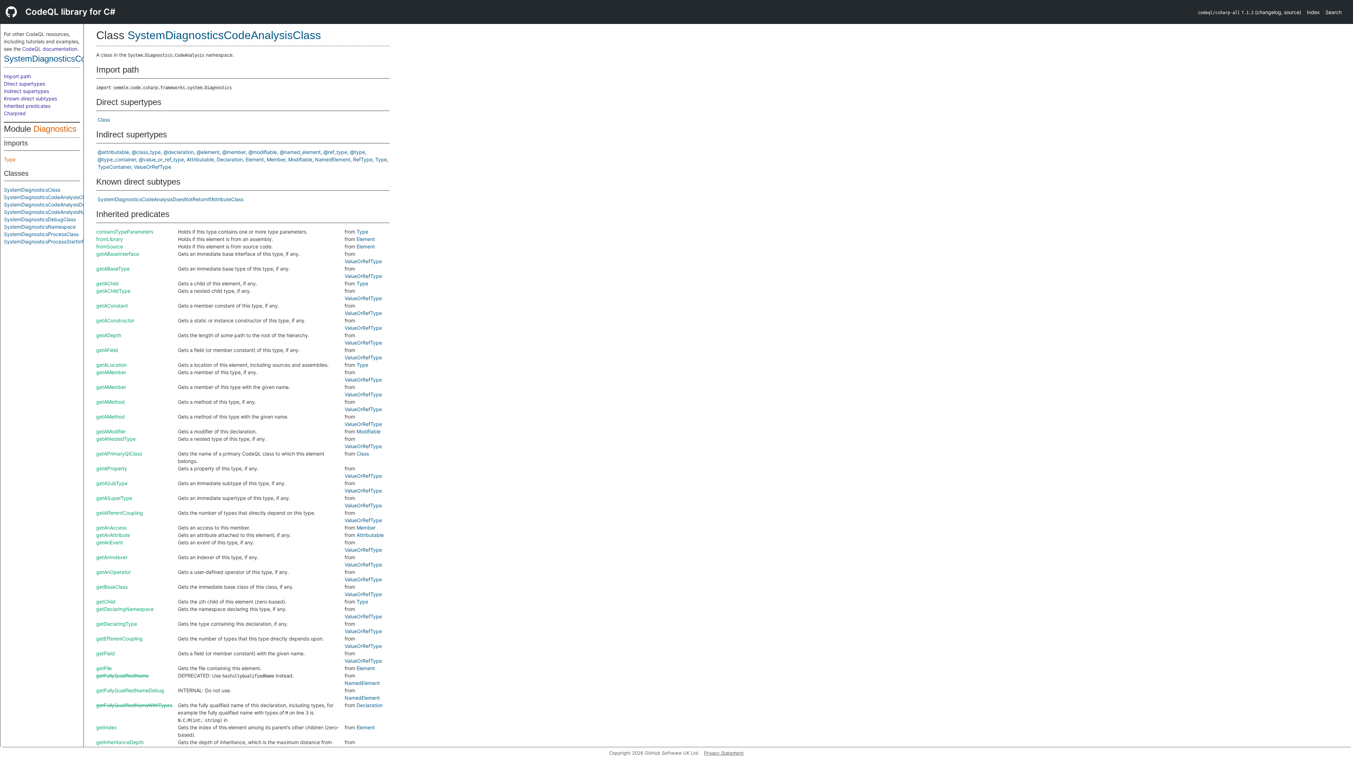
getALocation (111, 365)
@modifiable (262, 152)
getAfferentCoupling (119, 513)
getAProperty (111, 468)
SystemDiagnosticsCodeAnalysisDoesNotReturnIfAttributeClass (77, 205)
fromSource (109, 246)
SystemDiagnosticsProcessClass (41, 234)
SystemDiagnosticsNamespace (40, 227)
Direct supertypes (24, 84)
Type (10, 159)
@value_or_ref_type (161, 159)
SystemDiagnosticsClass (32, 190)
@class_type (146, 152)
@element (208, 152)
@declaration (178, 152)
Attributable (200, 159)
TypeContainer (114, 167)
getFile (104, 668)
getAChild (107, 283)
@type (357, 152)
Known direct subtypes (30, 98)
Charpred (15, 113)
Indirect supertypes (26, 91)
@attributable (113, 152)
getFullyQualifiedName (122, 676)
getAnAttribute (113, 535)
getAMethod (110, 402)
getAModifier (111, 431)
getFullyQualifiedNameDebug (130, 690)
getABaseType (113, 269)
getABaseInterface (117, 254)
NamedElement (332, 159)
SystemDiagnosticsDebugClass (40, 219)
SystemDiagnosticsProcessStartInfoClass (51, 242)
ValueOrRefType (152, 167)
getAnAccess (111, 528)
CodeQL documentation (49, 49)
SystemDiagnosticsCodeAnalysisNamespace (55, 212)
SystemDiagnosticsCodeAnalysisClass (75, 58)
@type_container (117, 159)
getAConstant (112, 306)
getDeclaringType (116, 624)
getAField (107, 350)
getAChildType (113, 291)
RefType (362, 159)
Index (1313, 12)
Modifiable (300, 159)
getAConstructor (115, 320)
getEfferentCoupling (119, 639)
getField (105, 653)
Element (255, 159)
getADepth (108, 335)
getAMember (111, 372)
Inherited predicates (27, 106)
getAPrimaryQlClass (119, 454)
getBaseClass (112, 587)
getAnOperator (113, 572)
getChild (106, 602)
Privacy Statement (724, 753)
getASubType (112, 483)
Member (276, 159)
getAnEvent (109, 542)
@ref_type (335, 152)
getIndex (106, 727)
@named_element (300, 152)
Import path (17, 76)
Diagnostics (54, 129)
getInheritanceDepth (120, 742)
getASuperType (114, 498)
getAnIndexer (112, 557)
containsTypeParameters (124, 232)
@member (234, 152)
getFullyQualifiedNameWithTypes (134, 705)
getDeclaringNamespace (125, 609)
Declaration (230, 159)
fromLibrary (109, 239)
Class (104, 120)
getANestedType (116, 439)
